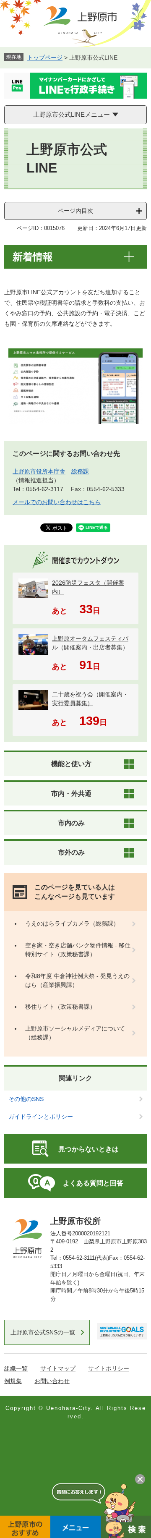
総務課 (80, 471)
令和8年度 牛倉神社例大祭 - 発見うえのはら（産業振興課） (77, 980)
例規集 (13, 1381)
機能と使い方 (71, 763)
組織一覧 (16, 1368)
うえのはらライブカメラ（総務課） (72, 923)
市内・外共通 (71, 793)
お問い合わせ (52, 1381)
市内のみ (71, 823)
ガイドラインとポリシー (40, 1116)
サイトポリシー (108, 1368)
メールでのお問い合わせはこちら (57, 502)
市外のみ (71, 852)
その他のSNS (26, 1099)
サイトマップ (58, 1368)
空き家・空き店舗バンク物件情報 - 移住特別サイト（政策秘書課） (77, 949)
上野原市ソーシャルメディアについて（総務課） (75, 1033)
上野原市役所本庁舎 (39, 471)
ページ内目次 (75, 210)
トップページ (44, 57)
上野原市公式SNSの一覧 (42, 1332)
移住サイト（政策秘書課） (60, 1006)
